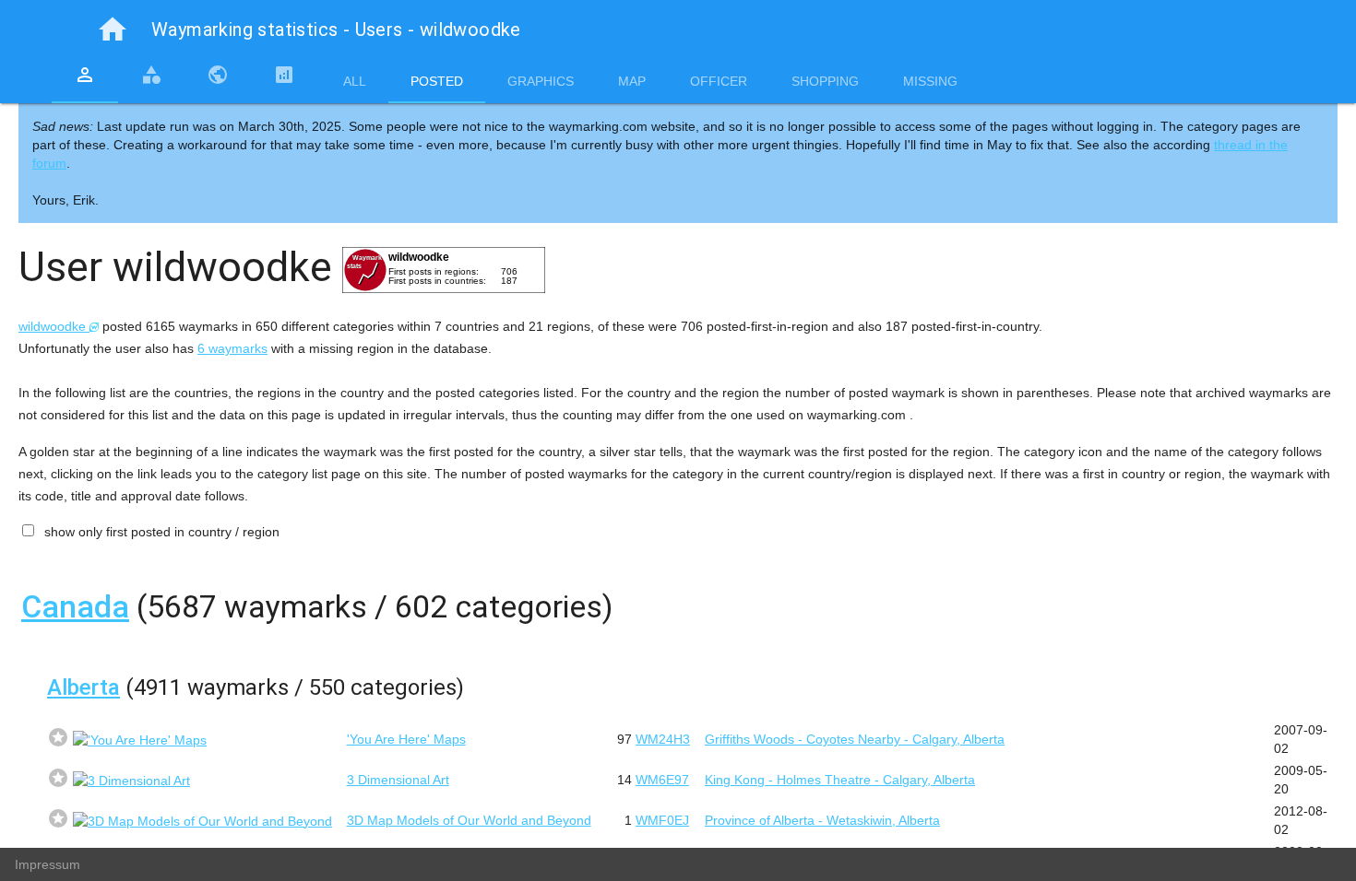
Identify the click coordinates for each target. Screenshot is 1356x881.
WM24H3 (663, 739)
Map (632, 81)
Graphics (540, 81)
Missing (930, 81)
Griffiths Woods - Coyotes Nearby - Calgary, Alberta (855, 739)
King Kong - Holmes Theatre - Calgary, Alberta (840, 779)
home (112, 29)
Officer (718, 81)
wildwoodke (53, 326)
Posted (436, 81)
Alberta (83, 687)
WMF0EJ (662, 820)
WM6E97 (662, 779)
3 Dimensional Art (398, 779)
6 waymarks (232, 348)
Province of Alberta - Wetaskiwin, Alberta (822, 820)
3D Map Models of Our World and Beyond (469, 820)
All (354, 81)
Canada (75, 606)
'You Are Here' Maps (406, 739)
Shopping (825, 81)
